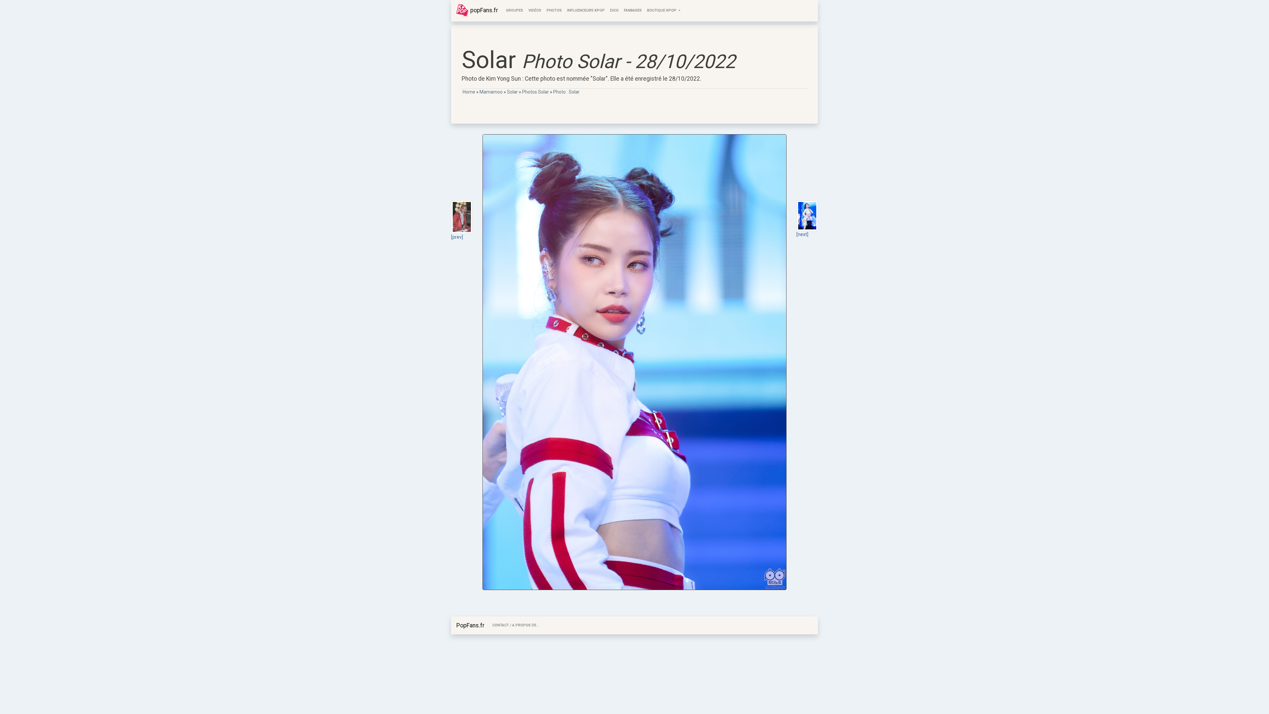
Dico (614, 10)
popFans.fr (483, 10)
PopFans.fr (470, 625)
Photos (554, 10)
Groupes (514, 10)
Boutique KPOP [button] (662, 10)
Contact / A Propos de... (515, 625)
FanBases (633, 10)
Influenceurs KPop (586, 10)
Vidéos (534, 10)
